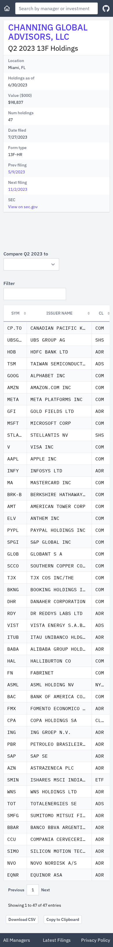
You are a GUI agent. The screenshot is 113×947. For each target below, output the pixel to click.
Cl (101, 313)
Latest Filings (57, 940)
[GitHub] (106, 8)
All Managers (16, 940)
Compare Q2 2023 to (25, 254)
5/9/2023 (16, 172)
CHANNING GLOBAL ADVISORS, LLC (48, 31)
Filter (9, 283)
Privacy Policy (95, 940)
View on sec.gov (23, 206)
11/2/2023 (17, 189)
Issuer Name (59, 313)
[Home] (6, 8)
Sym (15, 313)
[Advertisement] (56, 231)
